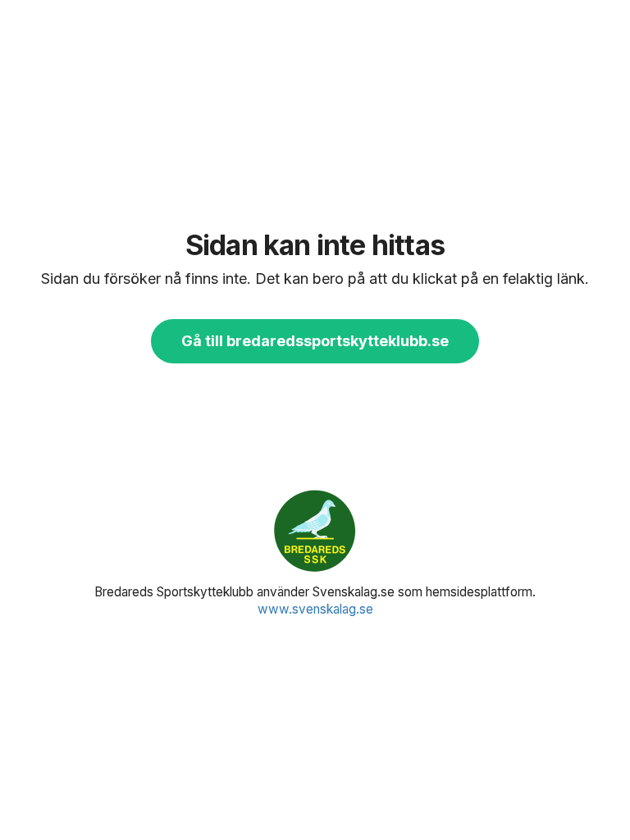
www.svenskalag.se (315, 609)
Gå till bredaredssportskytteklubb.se (315, 340)
